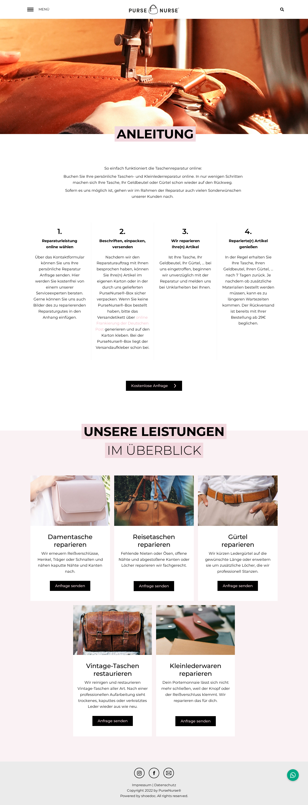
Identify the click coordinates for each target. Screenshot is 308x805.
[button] (293, 775)
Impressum (141, 785)
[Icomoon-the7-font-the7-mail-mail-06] (168, 773)
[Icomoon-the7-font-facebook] (154, 773)
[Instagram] (139, 773)
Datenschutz (165, 785)
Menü (44, 9)
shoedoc (148, 796)
